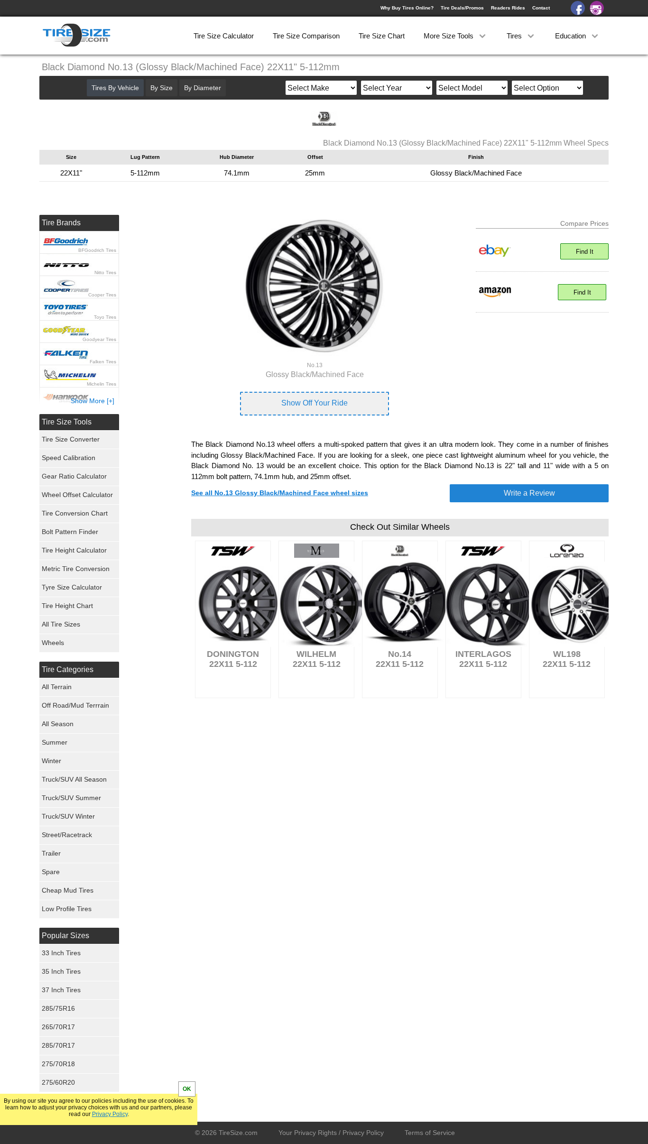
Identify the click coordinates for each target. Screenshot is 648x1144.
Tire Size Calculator (224, 36)
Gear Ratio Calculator (74, 476)
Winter (51, 761)
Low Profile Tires (67, 909)
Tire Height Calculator (74, 550)
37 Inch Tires (61, 990)
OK (187, 1089)
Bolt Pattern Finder (70, 531)
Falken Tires (103, 361)
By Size (161, 88)
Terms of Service (430, 1132)
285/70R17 (58, 1045)
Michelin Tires (101, 384)
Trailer (51, 853)
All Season (58, 724)
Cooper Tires (102, 294)
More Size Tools (449, 36)
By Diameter (202, 88)
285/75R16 (58, 1008)
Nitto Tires (105, 272)
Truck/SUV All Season (74, 779)
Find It (584, 251)
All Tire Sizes (61, 624)
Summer (54, 742)
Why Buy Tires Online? (407, 7)
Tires (515, 36)
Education (571, 36)
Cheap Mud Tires (67, 890)
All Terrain (57, 687)
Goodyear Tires (99, 339)
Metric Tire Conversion (76, 568)
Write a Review (529, 493)
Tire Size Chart (382, 36)
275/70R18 (58, 1064)
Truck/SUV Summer (71, 798)
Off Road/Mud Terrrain (75, 705)
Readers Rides (508, 7)
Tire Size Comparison (306, 36)
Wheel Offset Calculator (77, 494)
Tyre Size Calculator (72, 587)
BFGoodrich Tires (97, 250)
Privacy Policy (110, 1114)
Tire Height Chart (67, 605)
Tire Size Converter (71, 439)
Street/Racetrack (67, 835)
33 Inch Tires (61, 953)
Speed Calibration (68, 457)
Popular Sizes (65, 936)
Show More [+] (92, 401)
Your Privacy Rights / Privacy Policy (331, 1132)
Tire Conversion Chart (75, 513)
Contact (541, 7)
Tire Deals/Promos (462, 7)
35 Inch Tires (61, 971)
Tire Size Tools (67, 422)
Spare (51, 872)
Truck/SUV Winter (68, 816)
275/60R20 (58, 1082)
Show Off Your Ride (314, 403)
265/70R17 (58, 1027)
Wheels (53, 642)
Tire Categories (67, 669)
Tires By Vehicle (115, 88)
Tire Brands (61, 223)
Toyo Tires (105, 317)
